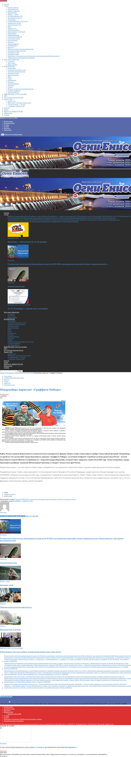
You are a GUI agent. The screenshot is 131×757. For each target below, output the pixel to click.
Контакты (7, 128)
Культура (11, 42)
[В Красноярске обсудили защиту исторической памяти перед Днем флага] (10, 646)
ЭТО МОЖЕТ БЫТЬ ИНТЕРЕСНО (12, 516)
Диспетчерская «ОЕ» (14, 25)
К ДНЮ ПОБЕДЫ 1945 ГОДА (18, 21)
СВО (5, 96)
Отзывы (6, 115)
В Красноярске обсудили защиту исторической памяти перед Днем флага (30, 652)
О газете (6, 125)
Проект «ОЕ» (8, 99)
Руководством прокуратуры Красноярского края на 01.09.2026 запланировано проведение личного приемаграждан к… (58, 264)
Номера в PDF (8, 712)
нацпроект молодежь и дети (17, 70)
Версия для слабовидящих (13, 134)
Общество (11, 282)
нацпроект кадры (13, 52)
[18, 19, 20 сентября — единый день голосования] (18, 303)
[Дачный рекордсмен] (18, 281)
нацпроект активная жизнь (16, 71)
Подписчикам (8, 121)
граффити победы (10, 494)
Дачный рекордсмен (16, 286)
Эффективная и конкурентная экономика (21, 58)
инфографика (12, 33)
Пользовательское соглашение (14, 721)
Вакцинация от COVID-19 (16, 32)
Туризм (10, 87)
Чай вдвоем (11, 63)
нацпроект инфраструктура (17, 51)
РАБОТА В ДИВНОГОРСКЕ (13, 111)
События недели (9, 385)
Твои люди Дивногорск (11, 59)
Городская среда (13, 9)
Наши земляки (12, 64)
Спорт (10, 78)
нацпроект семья (13, 54)
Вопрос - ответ (5, 581)
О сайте (6, 126)
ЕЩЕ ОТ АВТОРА (31, 516)
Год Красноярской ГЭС (15, 16)
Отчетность (7, 130)
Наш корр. (5, 394)
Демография (12, 68)
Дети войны (12, 19)
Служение (11, 61)
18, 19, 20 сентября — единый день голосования (28, 309)
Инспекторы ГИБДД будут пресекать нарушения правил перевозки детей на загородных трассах (44, 499)
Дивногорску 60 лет (14, 23)
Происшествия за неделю (10, 630)
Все (9, 216)
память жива (8, 496)
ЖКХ (9, 26)
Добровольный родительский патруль (16, 607)
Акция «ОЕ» (12, 101)
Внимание (11, 260)
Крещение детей (6, 585)
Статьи (6, 6)
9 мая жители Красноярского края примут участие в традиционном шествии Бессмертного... (38, 747)
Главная (6, 4)
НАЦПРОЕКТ (12, 45)
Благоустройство (13, 7)
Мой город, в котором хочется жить (19, 103)
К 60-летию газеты (14, 39)
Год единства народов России (13, 97)
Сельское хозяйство (14, 90)
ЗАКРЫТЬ (3, 1)
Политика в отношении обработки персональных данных (23, 719)
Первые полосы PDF (14, 714)
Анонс (6, 109)
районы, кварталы (14, 11)
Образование (12, 80)
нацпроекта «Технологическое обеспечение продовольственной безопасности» (34, 56)
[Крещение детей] (10, 579)
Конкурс (6, 108)
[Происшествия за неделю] (10, 624)
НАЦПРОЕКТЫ (9, 66)
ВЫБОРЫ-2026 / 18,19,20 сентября (15, 94)
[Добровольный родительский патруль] (10, 602)
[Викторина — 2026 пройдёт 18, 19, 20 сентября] (18, 236)
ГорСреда (11, 47)
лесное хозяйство (13, 44)
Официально (8, 113)
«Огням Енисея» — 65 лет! (16, 104)
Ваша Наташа (12, 13)
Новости (6, 380)
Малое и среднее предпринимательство (21, 49)
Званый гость (12, 28)
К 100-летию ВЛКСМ (15, 37)
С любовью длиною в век (16, 106)
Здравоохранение (13, 30)
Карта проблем (12, 40)
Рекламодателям (9, 123)
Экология (11, 85)
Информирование (13, 35)
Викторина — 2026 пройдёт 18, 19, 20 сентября (27, 242)
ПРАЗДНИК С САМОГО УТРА (22, 501)
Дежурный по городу (15, 18)
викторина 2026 (13, 238)
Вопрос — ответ (13, 14)
